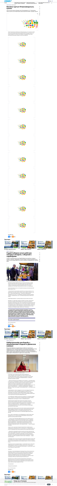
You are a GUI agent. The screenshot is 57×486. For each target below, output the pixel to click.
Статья (5, 2)
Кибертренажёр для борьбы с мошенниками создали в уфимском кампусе (31, 3)
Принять (49, 484)
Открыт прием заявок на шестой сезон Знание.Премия (44, 3)
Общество (8, 251)
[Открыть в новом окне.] (10, 237)
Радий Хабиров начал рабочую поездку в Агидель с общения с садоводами (20, 3)
